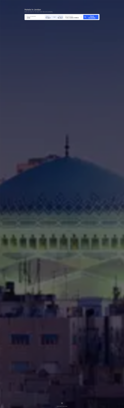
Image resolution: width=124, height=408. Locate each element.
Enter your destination (31, 16)
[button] (113, 2)
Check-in (47, 16)
